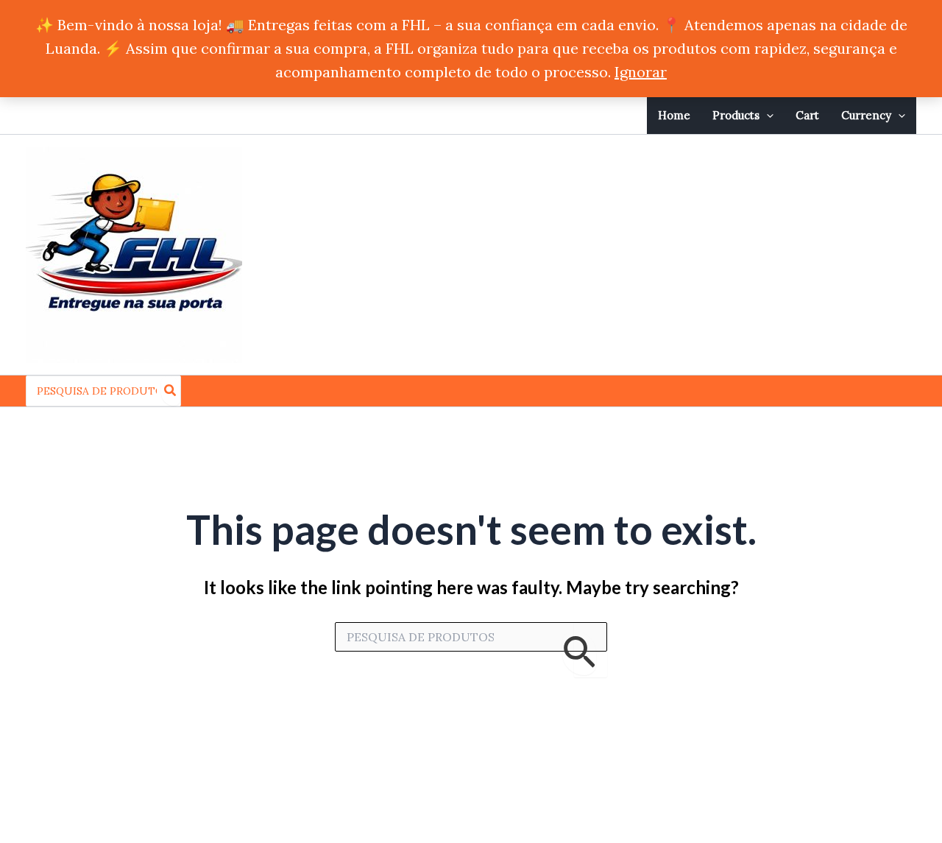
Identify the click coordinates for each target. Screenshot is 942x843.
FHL (288, 254)
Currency (866, 115)
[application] (766, 115)
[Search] (170, 391)
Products (735, 115)
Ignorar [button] (641, 72)
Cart (807, 115)
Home (674, 115)
